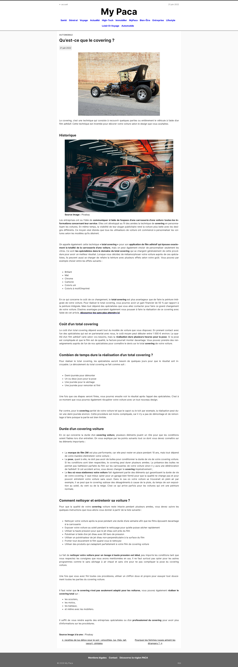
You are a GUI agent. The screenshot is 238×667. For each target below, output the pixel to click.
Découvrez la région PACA (134, 657)
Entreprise (158, 20)
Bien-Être (145, 20)
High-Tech (107, 20)
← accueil (63, 4)
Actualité (95, 20)
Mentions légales (97, 657)
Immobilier (121, 20)
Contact (113, 657)
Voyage (84, 20)
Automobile (127, 25)
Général (73, 20)
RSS (179, 663)
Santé (64, 20)
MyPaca (133, 20)
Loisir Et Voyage (110, 25)
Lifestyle (170, 20)
